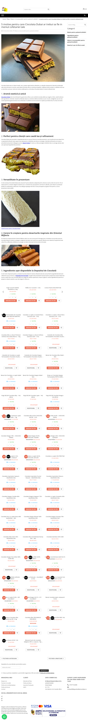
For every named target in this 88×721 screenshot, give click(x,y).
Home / (5, 19)
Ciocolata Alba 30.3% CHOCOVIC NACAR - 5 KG (33, 416)
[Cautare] (48, 9)
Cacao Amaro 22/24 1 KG (11, 640)
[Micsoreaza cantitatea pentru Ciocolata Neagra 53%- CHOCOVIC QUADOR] (52, 445)
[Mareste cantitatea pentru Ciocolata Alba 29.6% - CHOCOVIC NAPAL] (58, 425)
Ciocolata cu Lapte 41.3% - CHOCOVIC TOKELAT (11, 457)
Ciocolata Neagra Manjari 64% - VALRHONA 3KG (33, 517)
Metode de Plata (27, 681)
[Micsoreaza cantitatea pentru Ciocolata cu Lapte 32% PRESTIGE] (52, 465)
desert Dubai (26, 143)
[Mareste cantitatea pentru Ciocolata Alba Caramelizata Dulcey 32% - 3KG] (36, 546)
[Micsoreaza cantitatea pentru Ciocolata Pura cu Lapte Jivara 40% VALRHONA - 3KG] (8, 526)
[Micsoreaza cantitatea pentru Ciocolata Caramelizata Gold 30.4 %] (52, 566)
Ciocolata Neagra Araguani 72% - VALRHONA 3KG (33, 497)
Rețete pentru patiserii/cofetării (76, 32)
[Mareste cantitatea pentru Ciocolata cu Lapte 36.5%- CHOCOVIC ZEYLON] (36, 465)
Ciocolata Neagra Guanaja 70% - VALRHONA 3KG (55, 517)
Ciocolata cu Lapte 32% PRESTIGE (55, 456)
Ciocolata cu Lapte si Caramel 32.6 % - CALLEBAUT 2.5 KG (55, 578)
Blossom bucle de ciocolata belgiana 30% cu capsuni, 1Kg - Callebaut (33, 641)
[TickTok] (1, 698)
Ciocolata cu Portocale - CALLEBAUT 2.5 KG (33, 578)
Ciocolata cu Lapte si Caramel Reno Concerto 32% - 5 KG (33, 315)
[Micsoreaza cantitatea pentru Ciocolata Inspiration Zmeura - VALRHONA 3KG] (52, 486)
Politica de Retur (27, 683)
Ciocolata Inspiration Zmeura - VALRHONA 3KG (55, 477)
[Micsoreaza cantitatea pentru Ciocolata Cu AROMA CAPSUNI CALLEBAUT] (8, 586)
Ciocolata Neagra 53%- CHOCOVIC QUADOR (55, 436)
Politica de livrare (5, 687)
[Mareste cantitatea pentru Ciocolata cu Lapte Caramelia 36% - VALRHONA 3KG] (58, 506)
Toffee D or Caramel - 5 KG (32, 288)
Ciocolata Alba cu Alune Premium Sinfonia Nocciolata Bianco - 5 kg (11, 335)
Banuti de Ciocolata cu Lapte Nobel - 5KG (11, 376)
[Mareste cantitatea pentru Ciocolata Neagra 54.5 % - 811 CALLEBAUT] (36, 607)
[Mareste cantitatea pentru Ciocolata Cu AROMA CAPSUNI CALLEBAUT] (14, 586)
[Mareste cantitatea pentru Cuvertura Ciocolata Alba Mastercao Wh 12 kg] (14, 629)
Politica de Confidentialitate (47, 673)
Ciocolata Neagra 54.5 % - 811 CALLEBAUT (33, 598)
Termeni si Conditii (6, 683)
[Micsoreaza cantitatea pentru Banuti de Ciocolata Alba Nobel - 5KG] (52, 364)
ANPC (24, 687)
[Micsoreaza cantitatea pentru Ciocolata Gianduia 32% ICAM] (52, 546)
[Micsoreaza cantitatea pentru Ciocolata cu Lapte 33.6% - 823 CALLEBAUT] (8, 607)
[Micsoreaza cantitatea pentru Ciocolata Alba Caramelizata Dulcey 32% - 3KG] (30, 546)
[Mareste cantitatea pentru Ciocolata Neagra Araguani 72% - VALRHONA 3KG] (36, 506)
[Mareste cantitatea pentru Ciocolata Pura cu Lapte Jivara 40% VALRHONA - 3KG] (14, 526)
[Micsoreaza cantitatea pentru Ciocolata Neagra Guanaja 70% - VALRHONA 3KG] (52, 526)
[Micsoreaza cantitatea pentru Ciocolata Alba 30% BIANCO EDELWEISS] (30, 629)
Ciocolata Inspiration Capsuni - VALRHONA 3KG (11, 477)
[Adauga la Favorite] (19, 300)
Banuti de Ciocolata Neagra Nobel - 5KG (33, 376)
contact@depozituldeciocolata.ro (77, 689)
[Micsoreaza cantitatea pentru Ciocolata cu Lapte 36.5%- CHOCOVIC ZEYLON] (30, 465)
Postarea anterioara (10, 658)
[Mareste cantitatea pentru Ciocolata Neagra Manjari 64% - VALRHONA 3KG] (36, 526)
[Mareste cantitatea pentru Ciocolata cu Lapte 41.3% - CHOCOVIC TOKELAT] (14, 465)
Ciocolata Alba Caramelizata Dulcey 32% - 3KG (33, 537)
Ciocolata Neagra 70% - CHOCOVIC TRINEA (11, 436)
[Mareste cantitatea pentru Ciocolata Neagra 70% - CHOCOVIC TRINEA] (14, 445)
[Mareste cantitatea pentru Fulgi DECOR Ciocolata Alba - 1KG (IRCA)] (14, 405)
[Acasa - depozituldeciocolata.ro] (9, 9)
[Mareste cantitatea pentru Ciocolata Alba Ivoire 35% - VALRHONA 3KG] (14, 546)
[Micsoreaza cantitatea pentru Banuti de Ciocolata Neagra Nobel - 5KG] (30, 385)
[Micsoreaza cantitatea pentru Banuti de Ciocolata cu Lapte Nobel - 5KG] (8, 385)
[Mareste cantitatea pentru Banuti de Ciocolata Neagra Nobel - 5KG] (36, 385)
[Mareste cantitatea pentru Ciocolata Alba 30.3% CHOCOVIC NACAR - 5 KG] (36, 425)
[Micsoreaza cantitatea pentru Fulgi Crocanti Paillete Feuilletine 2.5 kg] (10, 297)
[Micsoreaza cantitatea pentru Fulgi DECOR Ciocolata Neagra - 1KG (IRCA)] (52, 405)
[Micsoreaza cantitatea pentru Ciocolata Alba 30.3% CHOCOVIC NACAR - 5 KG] (30, 425)
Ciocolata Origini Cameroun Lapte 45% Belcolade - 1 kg (11, 416)
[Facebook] (1, 696)
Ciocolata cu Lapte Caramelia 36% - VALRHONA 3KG (55, 497)
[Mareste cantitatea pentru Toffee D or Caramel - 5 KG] (35, 297)
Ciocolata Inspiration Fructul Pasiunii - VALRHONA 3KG (33, 477)
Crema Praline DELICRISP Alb (53, 288)
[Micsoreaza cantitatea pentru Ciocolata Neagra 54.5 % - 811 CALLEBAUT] (30, 607)
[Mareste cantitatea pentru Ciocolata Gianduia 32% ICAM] (58, 546)
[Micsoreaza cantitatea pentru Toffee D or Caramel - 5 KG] (30, 297)
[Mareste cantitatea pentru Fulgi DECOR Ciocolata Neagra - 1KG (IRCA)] (58, 405)
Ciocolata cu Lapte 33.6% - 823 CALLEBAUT (11, 598)
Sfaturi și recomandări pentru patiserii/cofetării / (24, 19)
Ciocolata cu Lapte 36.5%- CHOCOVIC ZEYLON (33, 457)
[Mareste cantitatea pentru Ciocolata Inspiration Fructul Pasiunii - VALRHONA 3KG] (36, 486)
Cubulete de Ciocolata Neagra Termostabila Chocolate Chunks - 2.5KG (33, 356)
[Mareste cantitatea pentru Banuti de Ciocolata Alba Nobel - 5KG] (58, 364)
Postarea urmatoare (56, 658)
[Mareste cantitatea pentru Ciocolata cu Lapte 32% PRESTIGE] (58, 465)
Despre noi (4, 681)
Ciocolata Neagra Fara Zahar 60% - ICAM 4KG (11, 557)
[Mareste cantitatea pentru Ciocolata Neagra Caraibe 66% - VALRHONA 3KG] (14, 506)
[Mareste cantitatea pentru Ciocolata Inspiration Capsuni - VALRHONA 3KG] (14, 486)
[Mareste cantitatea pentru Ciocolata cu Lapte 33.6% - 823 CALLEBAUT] (14, 607)
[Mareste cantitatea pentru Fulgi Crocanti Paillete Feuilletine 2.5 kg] (15, 297)
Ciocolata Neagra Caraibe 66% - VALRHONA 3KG (11, 497)
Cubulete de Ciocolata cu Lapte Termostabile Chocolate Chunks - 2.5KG (11, 356)
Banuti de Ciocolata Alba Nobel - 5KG (55, 356)
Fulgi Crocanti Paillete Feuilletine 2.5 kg (12, 288)
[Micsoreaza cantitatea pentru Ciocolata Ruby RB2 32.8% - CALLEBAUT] (30, 566)
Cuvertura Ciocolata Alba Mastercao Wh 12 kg (11, 618)
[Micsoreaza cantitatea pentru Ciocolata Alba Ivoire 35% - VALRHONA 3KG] (8, 546)
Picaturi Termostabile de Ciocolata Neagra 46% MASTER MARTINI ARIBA (11, 315)
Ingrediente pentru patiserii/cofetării (72, 36)
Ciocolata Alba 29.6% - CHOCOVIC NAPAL (55, 416)
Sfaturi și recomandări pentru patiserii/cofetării (27, 31)
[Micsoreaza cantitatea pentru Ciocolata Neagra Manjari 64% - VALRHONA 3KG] (30, 526)
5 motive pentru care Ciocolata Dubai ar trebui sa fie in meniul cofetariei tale (61, 19)
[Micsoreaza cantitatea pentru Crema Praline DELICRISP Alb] (50, 297)
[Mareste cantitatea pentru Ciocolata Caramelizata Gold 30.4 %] (58, 566)
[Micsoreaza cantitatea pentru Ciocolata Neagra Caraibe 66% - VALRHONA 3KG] (8, 506)
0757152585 (73, 685)
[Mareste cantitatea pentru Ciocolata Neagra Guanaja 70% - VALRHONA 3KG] (58, 526)
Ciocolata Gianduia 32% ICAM (55, 537)
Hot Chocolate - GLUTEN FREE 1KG (55, 617)
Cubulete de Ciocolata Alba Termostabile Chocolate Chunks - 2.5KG (55, 335)
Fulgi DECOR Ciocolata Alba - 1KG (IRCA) (11, 396)
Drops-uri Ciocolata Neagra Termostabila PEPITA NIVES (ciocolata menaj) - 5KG (55, 376)
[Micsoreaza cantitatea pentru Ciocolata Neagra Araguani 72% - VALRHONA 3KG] (30, 506)
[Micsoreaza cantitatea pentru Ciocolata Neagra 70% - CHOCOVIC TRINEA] (8, 445)
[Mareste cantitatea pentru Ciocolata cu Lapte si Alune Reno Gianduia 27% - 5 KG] (58, 324)
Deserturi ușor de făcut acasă (76, 45)
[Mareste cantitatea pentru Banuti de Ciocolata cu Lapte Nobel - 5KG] (14, 385)
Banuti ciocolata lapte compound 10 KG (55, 598)
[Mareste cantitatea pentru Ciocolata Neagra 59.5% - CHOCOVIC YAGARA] (36, 445)
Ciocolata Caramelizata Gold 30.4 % (55, 557)
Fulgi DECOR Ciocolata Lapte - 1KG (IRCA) (33, 396)
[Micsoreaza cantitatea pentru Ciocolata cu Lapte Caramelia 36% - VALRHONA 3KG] (52, 506)
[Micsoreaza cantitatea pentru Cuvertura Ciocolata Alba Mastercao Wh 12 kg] (8, 629)
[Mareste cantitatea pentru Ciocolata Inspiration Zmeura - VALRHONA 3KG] (58, 486)
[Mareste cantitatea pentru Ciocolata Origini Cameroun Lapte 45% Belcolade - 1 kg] (14, 425)
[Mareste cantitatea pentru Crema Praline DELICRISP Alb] (55, 297)
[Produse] (2, 16)
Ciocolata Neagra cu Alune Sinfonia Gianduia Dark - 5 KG (33, 335)
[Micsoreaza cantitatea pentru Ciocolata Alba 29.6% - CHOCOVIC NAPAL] (52, 425)
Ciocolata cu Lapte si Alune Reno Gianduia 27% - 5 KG (55, 315)
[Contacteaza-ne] (85, 15)
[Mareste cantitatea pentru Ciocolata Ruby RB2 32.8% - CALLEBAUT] (36, 566)
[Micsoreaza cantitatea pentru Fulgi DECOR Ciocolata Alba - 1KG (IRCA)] (8, 405)
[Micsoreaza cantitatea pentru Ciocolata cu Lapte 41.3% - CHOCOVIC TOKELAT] (8, 465)
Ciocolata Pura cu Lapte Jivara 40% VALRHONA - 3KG (11, 517)
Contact (3, 689)
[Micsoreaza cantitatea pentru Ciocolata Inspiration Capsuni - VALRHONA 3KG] (8, 486)
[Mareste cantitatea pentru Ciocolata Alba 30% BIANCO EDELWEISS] (36, 629)
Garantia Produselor (28, 685)
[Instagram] (1, 700)
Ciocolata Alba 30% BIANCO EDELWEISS (33, 618)
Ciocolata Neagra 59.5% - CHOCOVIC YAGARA (33, 436)
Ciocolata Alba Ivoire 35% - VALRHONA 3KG (11, 537)
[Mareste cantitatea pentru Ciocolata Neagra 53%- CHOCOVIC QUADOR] (58, 445)
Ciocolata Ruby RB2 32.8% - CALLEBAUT (33, 557)
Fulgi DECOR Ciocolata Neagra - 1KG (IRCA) (55, 396)
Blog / (8, 19)
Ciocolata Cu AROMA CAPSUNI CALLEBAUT (11, 578)
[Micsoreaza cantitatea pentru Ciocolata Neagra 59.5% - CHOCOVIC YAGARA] (30, 445)
